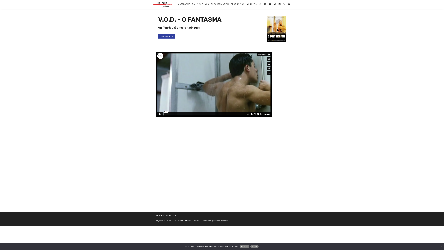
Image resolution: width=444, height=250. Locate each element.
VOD (207, 4)
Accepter (244, 246)
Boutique (197, 4)
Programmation (220, 4)
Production (238, 4)
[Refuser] (441, 246)
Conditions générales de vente (215, 220)
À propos (252, 4)
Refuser (254, 246)
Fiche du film (167, 36)
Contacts (196, 220)
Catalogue (184, 4)
